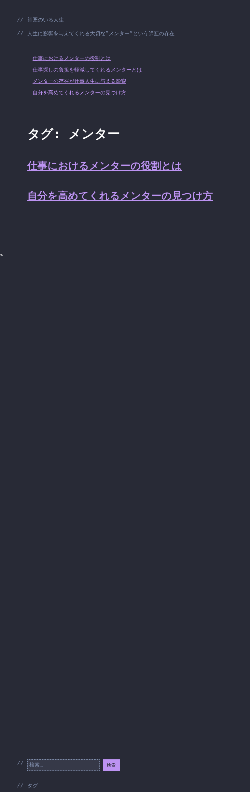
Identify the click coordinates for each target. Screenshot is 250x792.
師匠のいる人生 (45, 20)
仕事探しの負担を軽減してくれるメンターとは (87, 70)
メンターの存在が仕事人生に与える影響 (79, 82)
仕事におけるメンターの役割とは (72, 59)
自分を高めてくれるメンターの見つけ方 (79, 93)
